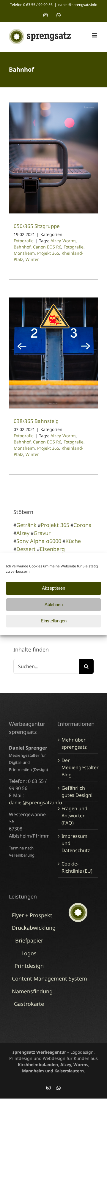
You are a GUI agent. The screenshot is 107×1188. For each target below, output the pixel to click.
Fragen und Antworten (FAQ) (74, 815)
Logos (29, 953)
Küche (73, 541)
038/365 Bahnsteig (36, 421)
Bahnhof (22, 247)
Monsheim (24, 253)
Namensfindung (32, 991)
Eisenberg (52, 549)
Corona (82, 524)
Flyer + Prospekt (32, 915)
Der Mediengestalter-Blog (78, 767)
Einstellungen (54, 620)
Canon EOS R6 (47, 247)
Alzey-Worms (63, 240)
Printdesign (29, 965)
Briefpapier (29, 940)
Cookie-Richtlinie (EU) (77, 867)
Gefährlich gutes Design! (77, 791)
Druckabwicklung (34, 927)
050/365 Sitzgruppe (37, 226)
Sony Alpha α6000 (38, 541)
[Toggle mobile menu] (95, 35)
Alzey (22, 532)
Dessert (26, 549)
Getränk (26, 524)
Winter (32, 259)
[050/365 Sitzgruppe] (53, 158)
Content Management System (49, 978)
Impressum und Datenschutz (76, 843)
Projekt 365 (48, 253)
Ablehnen (54, 604)
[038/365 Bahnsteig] (53, 353)
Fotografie (24, 240)
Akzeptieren (53, 588)
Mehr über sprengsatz (74, 743)
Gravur (42, 532)
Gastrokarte (29, 1003)
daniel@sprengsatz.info (77, 4)
